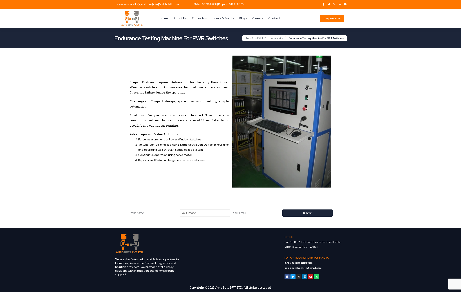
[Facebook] (287, 276)
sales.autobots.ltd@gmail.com (134, 4)
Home (164, 18)
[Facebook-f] (323, 4)
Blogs (243, 18)
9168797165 (236, 4)
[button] (236, 121)
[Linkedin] (304, 276)
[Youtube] (345, 4)
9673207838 (209, 4)
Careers (257, 18)
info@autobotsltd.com (166, 4)
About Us (180, 18)
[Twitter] (329, 4)
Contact (274, 18)
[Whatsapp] (316, 276)
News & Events (224, 18)
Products (198, 18)
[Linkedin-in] (339, 4)
